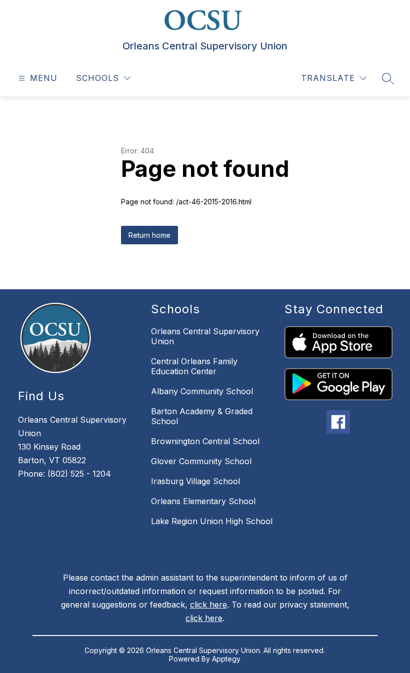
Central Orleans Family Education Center (194, 366)
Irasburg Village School (195, 481)
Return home (149, 235)
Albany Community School (202, 391)
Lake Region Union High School (211, 521)
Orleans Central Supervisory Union (205, 336)
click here (208, 605)
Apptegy (226, 659)
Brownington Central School (205, 441)
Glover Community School (201, 461)
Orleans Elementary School (203, 501)
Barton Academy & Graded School (201, 416)
